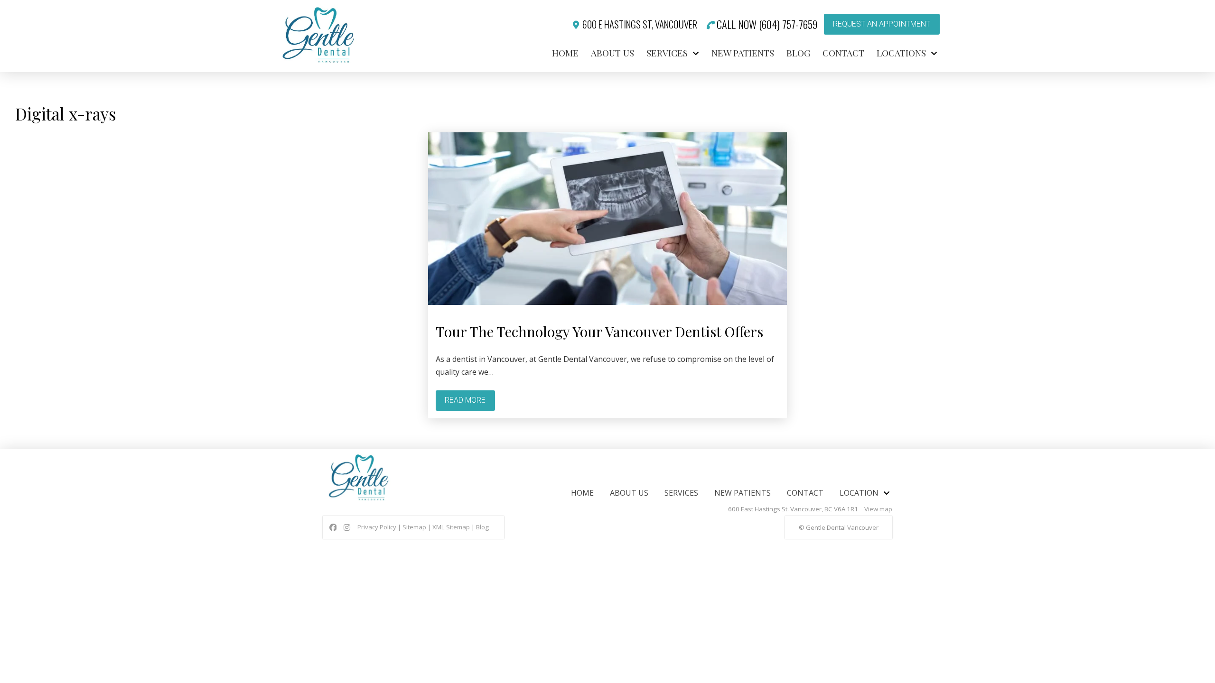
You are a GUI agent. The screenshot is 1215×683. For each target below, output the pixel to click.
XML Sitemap (451, 527)
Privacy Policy (376, 527)
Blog (482, 527)
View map (878, 509)
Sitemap (414, 527)
